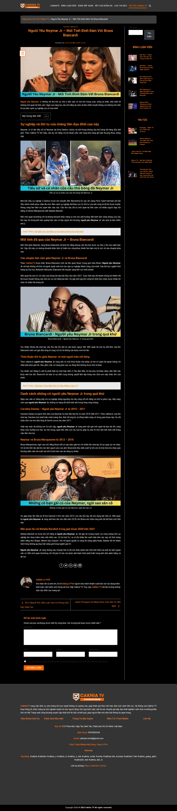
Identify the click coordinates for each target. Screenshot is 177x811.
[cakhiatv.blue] (33, 6)
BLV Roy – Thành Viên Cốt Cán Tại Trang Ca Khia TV (146, 57)
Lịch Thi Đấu (120, 6)
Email (59, 649)
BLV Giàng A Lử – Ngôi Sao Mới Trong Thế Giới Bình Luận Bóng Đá (147, 92)
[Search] (150, 6)
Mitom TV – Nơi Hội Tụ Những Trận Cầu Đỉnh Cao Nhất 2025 (141, 161)
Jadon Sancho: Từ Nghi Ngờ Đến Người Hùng (141, 152)
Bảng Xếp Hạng (85, 6)
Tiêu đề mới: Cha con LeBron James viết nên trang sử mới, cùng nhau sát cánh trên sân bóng (147, 173)
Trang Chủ (26, 19)
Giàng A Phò (81, 43)
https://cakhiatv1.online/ (95, 766)
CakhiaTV (54, 6)
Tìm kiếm (133, 28)
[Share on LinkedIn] (80, 565)
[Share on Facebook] (61, 565)
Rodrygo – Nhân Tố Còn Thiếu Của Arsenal (146, 129)
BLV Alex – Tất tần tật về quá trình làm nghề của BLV (146, 67)
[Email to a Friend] (71, 565)
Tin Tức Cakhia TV (138, 6)
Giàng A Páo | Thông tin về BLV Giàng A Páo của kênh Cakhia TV (146, 105)
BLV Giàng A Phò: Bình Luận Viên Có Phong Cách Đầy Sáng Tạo (146, 79)
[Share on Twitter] (66, 565)
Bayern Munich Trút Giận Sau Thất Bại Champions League (146, 141)
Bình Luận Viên (68, 6)
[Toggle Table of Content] (45, 116)
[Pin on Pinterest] (75, 565)
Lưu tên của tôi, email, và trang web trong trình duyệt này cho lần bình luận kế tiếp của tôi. (68, 662)
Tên (26, 649)
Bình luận (29, 627)
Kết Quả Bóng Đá (103, 6)
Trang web (93, 649)
